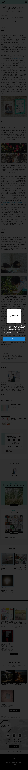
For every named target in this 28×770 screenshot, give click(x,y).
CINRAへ (14, 338)
